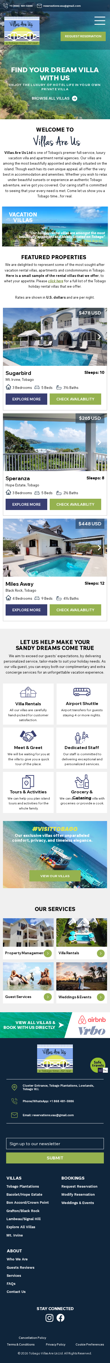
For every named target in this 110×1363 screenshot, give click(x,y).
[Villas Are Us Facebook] (60, 1318)
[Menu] (100, 20)
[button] (85, 1195)
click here (55, 281)
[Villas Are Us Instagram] (49, 1318)
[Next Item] (99, 336)
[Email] (16, 1087)
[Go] (48, 953)
